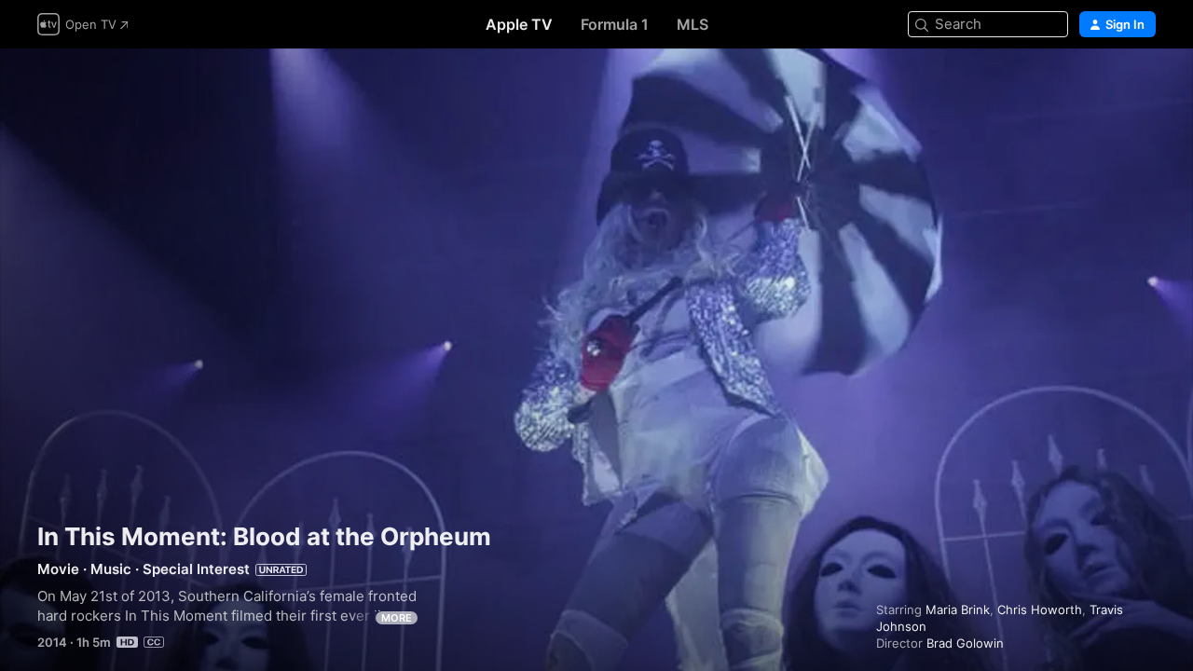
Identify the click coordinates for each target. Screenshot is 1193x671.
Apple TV (519, 24)
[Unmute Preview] (1143, 85)
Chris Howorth (1039, 609)
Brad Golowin (965, 643)
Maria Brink (958, 609)
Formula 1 (615, 24)
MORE (396, 617)
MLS (692, 24)
